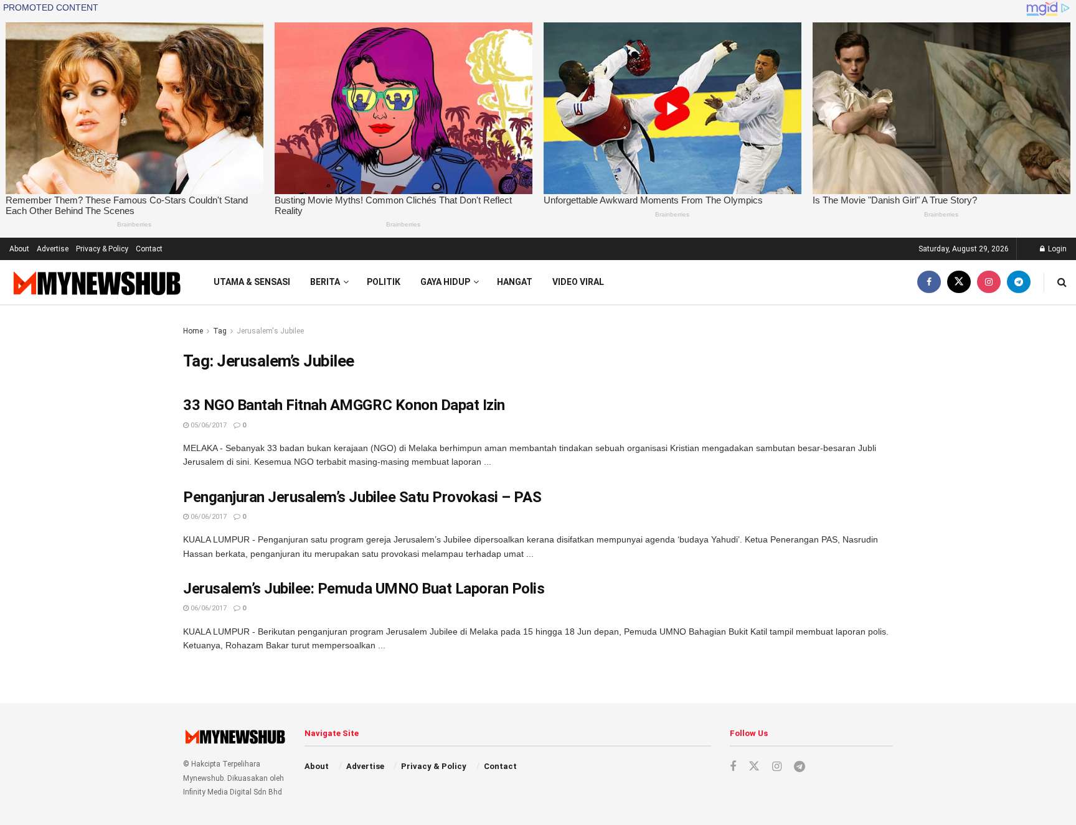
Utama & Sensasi (252, 282)
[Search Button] (1062, 282)
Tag (220, 331)
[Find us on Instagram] (989, 282)
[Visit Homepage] (95, 282)
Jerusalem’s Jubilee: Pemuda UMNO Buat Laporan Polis (364, 588)
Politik (383, 282)
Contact (149, 249)
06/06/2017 (208, 517)
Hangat (514, 282)
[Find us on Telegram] (1019, 282)
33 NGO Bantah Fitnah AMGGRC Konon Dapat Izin (344, 405)
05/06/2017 (208, 425)
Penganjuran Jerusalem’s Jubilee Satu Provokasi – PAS (362, 497)
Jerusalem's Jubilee (270, 331)
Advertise (52, 249)
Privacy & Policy (102, 249)
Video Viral (578, 282)
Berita (325, 282)
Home (193, 331)
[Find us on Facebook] (929, 282)
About (19, 249)
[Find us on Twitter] (959, 282)
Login (1056, 249)
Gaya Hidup (445, 282)
